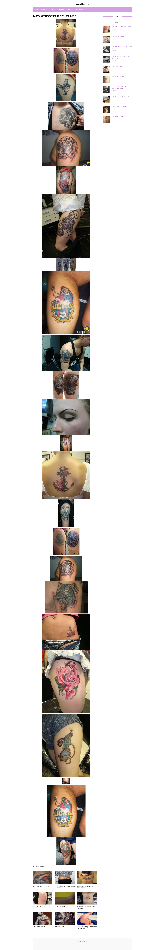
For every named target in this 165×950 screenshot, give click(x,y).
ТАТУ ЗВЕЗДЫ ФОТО (117, 66)
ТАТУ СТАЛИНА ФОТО (118, 36)
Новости (69, 9)
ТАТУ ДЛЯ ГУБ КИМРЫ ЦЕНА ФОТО (121, 26)
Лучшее (53, 9)
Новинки (61, 9)
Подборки (44, 9)
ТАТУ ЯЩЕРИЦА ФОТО (118, 116)
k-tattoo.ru (82, 4)
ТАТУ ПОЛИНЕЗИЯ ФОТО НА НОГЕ (121, 96)
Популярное (79, 9)
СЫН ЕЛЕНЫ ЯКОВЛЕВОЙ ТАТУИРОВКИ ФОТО (119, 87)
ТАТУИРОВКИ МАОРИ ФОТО (119, 106)
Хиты (36, 9)
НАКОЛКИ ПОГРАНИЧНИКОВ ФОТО (121, 76)
